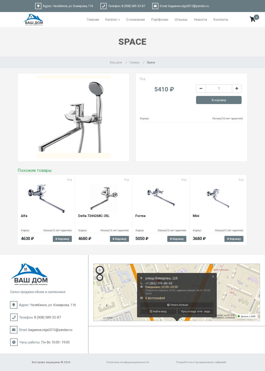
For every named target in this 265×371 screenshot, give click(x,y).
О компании (135, 20)
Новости (200, 20)
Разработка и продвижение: (201, 362)
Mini (196, 216)
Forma (140, 216)
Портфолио (159, 20)
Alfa (24, 216)
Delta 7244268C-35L (94, 216)
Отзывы (181, 20)
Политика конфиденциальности (127, 362)
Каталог (111, 20)
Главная (93, 20)
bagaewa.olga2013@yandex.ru (188, 6)
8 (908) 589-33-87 (133, 6)
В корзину (219, 100)
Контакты (220, 20)
